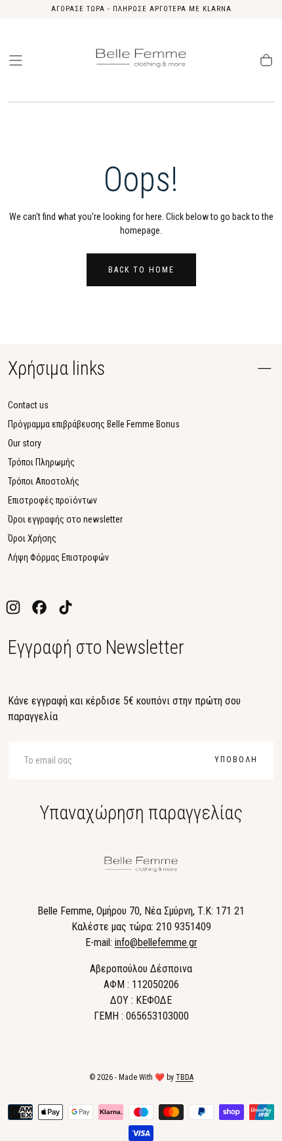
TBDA (184, 1077)
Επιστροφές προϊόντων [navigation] (52, 500)
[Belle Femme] (141, 866)
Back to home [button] (141, 269)
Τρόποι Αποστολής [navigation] (43, 481)
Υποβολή (236, 759)
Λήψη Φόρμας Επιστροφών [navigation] (58, 557)
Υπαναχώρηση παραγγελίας (141, 813)
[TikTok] (65, 607)
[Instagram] (13, 607)
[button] (16, 60)
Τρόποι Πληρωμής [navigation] (41, 462)
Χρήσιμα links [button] (56, 368)
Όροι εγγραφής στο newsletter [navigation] (65, 519)
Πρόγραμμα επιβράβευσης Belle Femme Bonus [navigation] (94, 424)
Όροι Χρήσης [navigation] (32, 538)
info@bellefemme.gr (156, 942)
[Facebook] (39, 607)
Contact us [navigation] (28, 405)
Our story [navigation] (24, 443)
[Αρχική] (141, 60)
